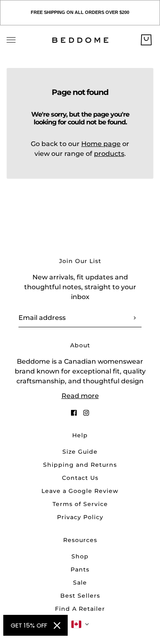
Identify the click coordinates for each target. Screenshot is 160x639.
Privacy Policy (80, 517)
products (109, 154)
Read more (80, 396)
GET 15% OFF (29, 625)
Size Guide (80, 451)
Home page (101, 144)
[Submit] (134, 317)
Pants (80, 569)
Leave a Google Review (80, 491)
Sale (80, 582)
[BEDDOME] (80, 40)
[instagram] (86, 412)
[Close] (57, 625)
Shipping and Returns (80, 464)
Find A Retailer (80, 608)
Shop (80, 556)
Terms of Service (80, 504)
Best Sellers (80, 595)
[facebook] (74, 412)
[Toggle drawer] (11, 40)
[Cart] (146, 40)
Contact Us (80, 478)
